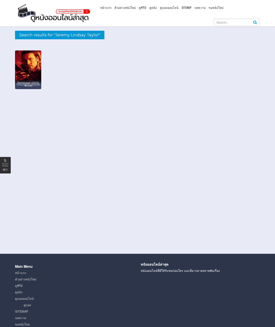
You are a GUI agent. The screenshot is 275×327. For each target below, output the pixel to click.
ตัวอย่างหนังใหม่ (125, 7)
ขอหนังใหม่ (216, 7)
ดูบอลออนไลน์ (169, 7)
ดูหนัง (153, 7)
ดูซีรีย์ (142, 7)
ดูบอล (27, 305)
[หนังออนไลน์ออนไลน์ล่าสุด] (55, 12)
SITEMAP (186, 7)
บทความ (200, 7)
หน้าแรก (106, 7)
